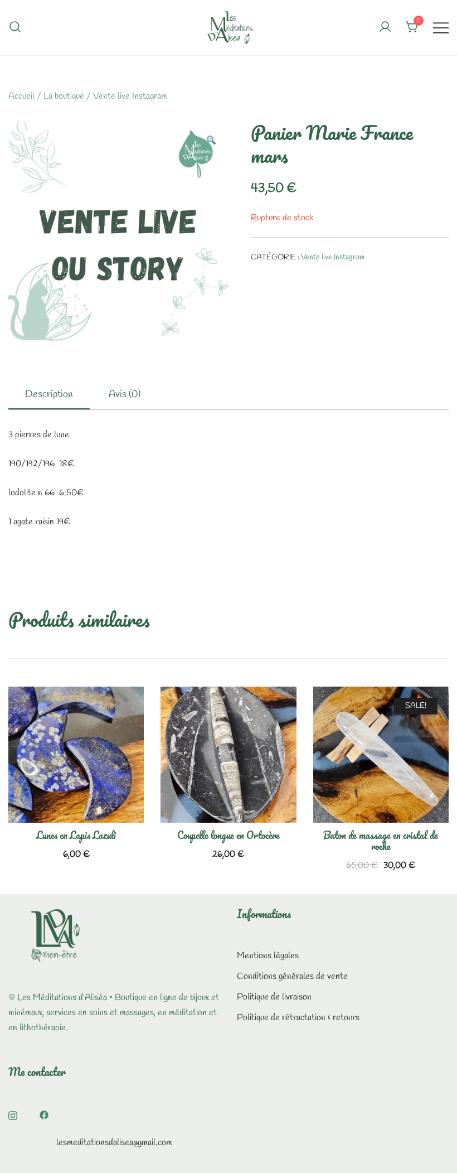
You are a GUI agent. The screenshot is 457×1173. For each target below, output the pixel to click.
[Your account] (385, 28)
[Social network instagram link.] (12, 1113)
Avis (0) (124, 394)
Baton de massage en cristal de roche (380, 840)
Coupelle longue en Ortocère (228, 835)
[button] (211, 141)
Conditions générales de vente (292, 976)
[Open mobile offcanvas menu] (441, 27)
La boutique (63, 96)
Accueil (21, 96)
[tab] (49, 394)
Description (49, 394)
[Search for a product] (15, 27)
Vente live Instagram (130, 96)
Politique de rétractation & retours (298, 1018)
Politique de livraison (274, 997)
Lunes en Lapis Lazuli (76, 835)
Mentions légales (268, 956)
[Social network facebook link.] (44, 1113)
